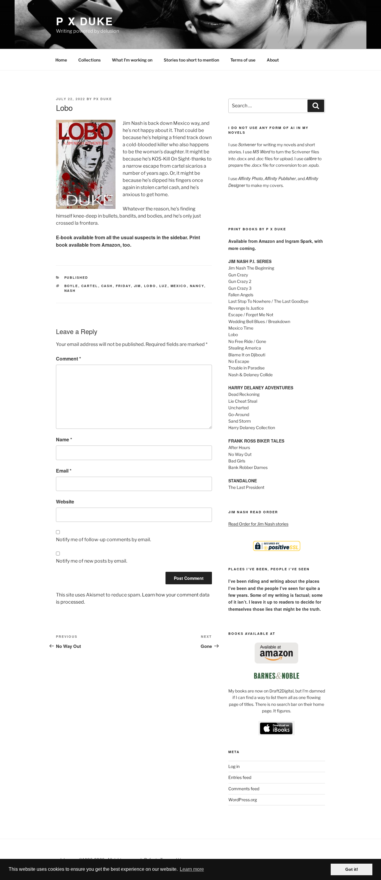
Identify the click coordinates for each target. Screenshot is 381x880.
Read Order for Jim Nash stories (258, 523)
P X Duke (84, 21)
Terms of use (242, 59)
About (273, 59)
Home (61, 59)
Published (76, 277)
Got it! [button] (351, 869)
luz (163, 286)
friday (123, 286)
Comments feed (243, 788)
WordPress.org (242, 799)
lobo (150, 286)
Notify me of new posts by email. (91, 561)
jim (137, 286)
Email (63, 470)
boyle (71, 286)
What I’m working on (132, 59)
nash (70, 290)
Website (65, 501)
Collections (89, 59)
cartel (89, 286)
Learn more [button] (192, 869)
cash (107, 286)
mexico (179, 286)
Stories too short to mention (191, 59)
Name (64, 439)
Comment (68, 358)
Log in (234, 766)
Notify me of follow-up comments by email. (103, 539)
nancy (197, 286)
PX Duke (102, 99)
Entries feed (239, 777)
